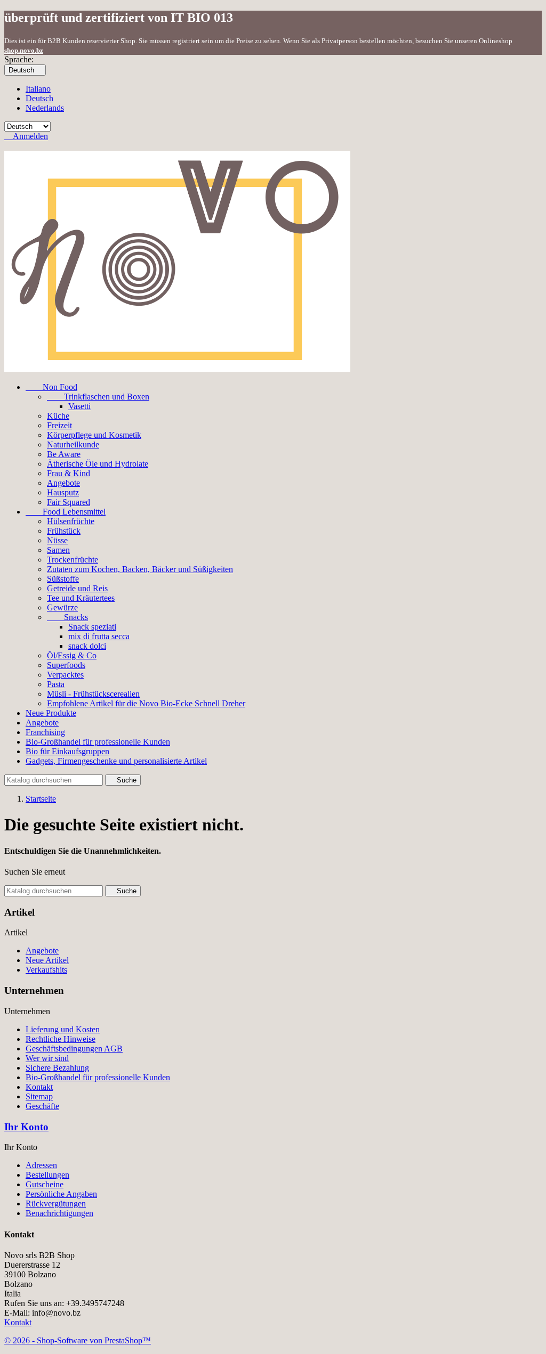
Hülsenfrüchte (70, 521)
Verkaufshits (46, 969)
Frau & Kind (68, 473)
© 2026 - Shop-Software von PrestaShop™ (77, 1340)
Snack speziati (92, 626)
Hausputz (63, 492)
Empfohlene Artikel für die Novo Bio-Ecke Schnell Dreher (146, 703)
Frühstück (64, 530)
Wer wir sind (47, 1058)
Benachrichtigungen (59, 1213)
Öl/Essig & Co (72, 655)
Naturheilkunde (73, 444)
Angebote (63, 482)
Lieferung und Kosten (63, 1029)
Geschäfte (42, 1106)
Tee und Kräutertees (81, 597)
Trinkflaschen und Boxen (98, 396)
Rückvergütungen (56, 1203)
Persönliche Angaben (61, 1193)
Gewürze (62, 607)
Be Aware (64, 454)
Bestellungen (47, 1174)
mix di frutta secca (99, 636)
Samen (58, 549)
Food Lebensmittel (66, 511)
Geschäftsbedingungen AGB (74, 1048)
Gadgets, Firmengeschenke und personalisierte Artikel (116, 760)
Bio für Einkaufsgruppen (67, 751)
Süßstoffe (63, 578)
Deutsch (39, 98)
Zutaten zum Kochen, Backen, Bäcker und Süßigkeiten (140, 569)
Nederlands (45, 107)
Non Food (51, 386)
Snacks (67, 617)
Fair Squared (68, 502)
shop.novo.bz (23, 50)
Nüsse (57, 540)
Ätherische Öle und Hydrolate (97, 463)
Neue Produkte (51, 712)
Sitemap (39, 1096)
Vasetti (79, 406)
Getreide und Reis (77, 588)
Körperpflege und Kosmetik (94, 434)
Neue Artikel (47, 960)
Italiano (38, 88)
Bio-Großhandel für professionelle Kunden (98, 741)
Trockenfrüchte (72, 559)
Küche (58, 415)
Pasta (56, 684)
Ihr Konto (26, 1126)
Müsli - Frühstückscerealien (93, 693)
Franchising (45, 732)
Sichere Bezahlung (57, 1067)
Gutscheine (44, 1184)
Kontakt (39, 1086)
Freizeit (59, 425)
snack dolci (87, 645)
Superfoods (66, 665)
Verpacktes (65, 674)
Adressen (41, 1165)
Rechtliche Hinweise (60, 1038)
